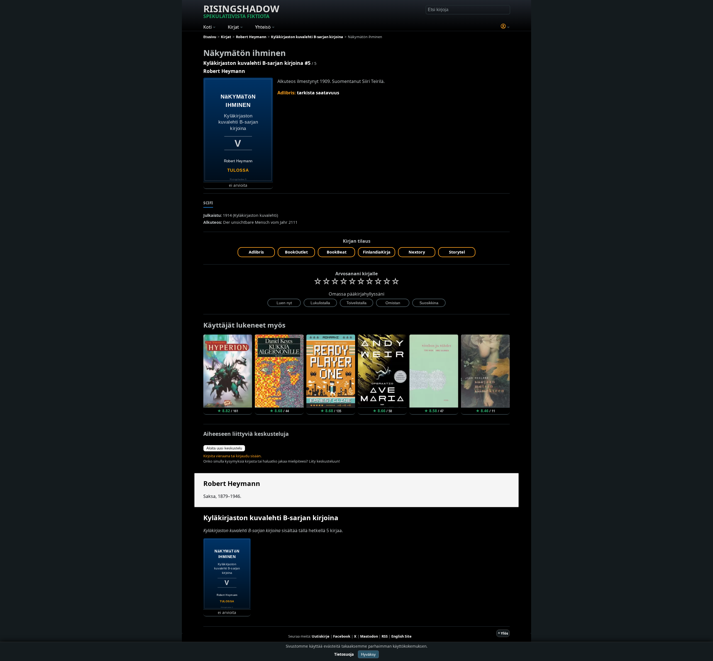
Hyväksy (368, 654)
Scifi (208, 202)
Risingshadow (241, 10)
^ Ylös (503, 633)
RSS (385, 636)
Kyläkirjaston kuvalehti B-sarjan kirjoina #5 (257, 63)
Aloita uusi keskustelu (224, 448)
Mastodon (369, 636)
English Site (401, 636)
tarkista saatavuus (318, 93)
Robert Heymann (224, 71)
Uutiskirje (320, 636)
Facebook (341, 636)
